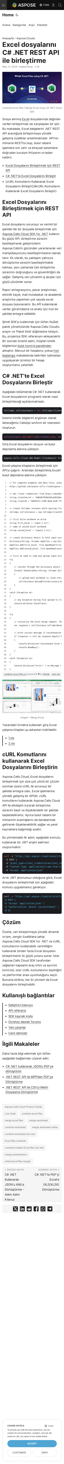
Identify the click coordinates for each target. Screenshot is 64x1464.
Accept (32, 1443)
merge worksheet (38, 1120)
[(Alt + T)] (17, 15)
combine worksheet (15, 1127)
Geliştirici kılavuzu (20, 1005)
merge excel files (14, 1120)
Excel (25, 119)
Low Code (10, 1113)
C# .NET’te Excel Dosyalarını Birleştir (31, 176)
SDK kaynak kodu (20, 1016)
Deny (45, 1452)
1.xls (11, 738)
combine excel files (32, 1113)
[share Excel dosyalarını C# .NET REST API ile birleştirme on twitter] (15, 1209)
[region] (32, 576)
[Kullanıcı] (53, 5)
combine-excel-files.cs (15, 674)
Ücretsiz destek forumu (24, 1022)
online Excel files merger (18, 1161)
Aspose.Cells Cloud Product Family (23, 1106)
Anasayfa (8, 38)
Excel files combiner (15, 1140)
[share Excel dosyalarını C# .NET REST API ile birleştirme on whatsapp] (43, 1209)
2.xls (11, 743)
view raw (56, 674)
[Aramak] (60, 5)
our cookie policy (39, 1436)
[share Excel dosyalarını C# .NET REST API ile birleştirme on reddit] (29, 1209)
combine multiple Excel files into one (24, 1147)
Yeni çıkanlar (17, 1027)
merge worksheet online (45, 1127)
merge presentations (16, 1154)
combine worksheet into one (20, 1134)
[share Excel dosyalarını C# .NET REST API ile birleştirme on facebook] (36, 1209)
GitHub (46, 674)
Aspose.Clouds (25, 38)
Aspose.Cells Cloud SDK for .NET (25, 234)
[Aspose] (24, 5)
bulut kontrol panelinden (34, 346)
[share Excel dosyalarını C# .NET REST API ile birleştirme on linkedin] (22, 1209)
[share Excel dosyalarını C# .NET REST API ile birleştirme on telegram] (49, 1209)
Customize (19, 1452)
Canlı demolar (17, 1033)
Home (8, 14)
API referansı (17, 1010)
